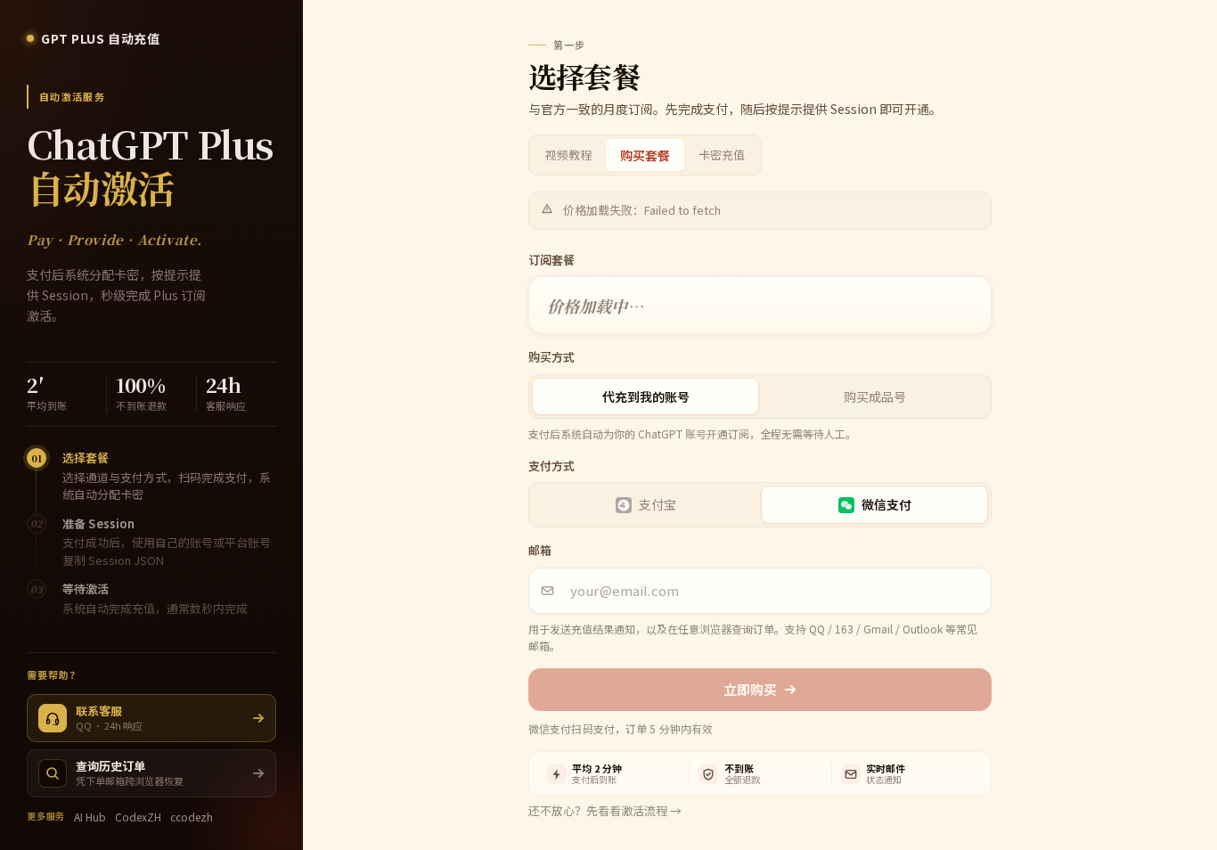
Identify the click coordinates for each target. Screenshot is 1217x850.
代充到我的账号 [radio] (646, 396)
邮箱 (539, 550)
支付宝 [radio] (657, 504)
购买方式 (551, 356)
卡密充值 (721, 154)
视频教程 (568, 154)
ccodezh (191, 816)
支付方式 (551, 465)
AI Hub (90, 816)
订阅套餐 (551, 259)
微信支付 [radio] (886, 504)
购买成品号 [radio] (875, 396)
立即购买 (750, 689)
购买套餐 (645, 155)
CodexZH (138, 816)
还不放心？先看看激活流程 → (605, 810)
